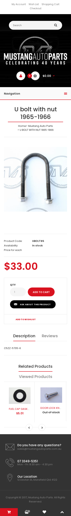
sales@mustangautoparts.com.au (39, 449)
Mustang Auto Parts (40, 126)
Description (24, 336)
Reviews (50, 336)
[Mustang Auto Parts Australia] (35, 63)
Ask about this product (35, 304)
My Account (19, 4)
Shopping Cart (50, 4)
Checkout (35, 8)
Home (22, 126)
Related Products (35, 366)
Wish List (34, 4)
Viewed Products (35, 376)
